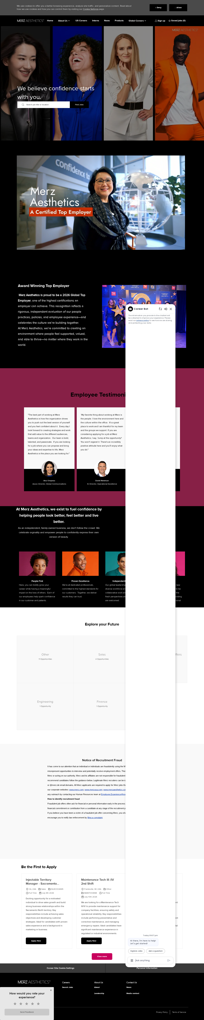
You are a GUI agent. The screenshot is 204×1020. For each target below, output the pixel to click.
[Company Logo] (31, 21)
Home (50, 20)
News (107, 20)
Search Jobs (67, 987)
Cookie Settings (90, 9)
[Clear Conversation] (160, 309)
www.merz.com (76, 790)
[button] (160, 21)
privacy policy (142, 320)
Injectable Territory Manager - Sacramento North (41, 882)
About (97, 987)
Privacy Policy (162, 1012)
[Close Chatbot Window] (171, 309)
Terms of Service (179, 1012)
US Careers (81, 20)
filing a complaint (94, 818)
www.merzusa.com (93, 790)
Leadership (99, 993)
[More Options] (132, 960)
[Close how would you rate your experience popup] (51, 990)
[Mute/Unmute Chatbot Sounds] (166, 309)
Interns (95, 20)
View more (102, 956)
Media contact (132, 993)
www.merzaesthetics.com (115, 790)
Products (119, 20)
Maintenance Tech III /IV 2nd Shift (97, 882)
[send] (169, 960)
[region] (150, 634)
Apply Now (36, 941)
